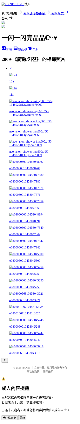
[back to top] (5, 360)
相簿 (9, 49)
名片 (36, 49)
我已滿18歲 (9, 417)
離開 (22, 417)
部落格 (23, 49)
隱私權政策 (33, 371)
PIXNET (26, 367)
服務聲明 (48, 371)
